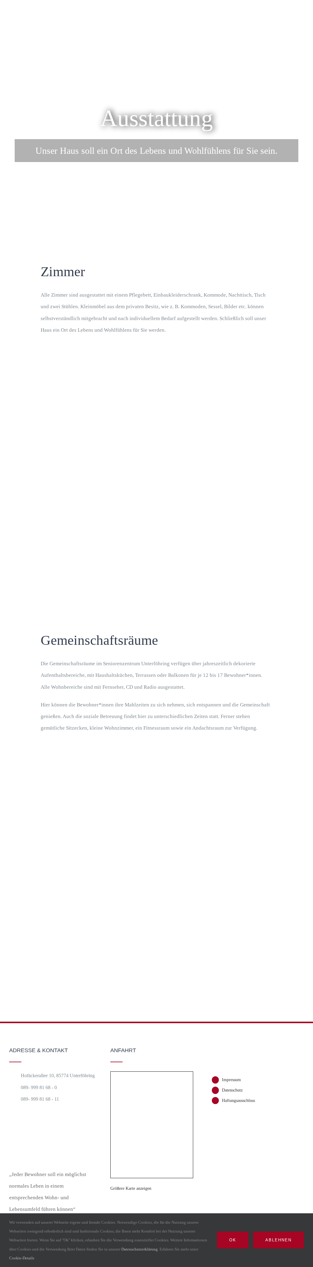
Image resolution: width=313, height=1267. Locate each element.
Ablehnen (278, 1240)
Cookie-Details (22, 1258)
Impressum (231, 1079)
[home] (39, 1126)
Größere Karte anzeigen (130, 1188)
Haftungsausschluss (238, 1100)
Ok (232, 1240)
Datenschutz (232, 1090)
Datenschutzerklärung (139, 1249)
